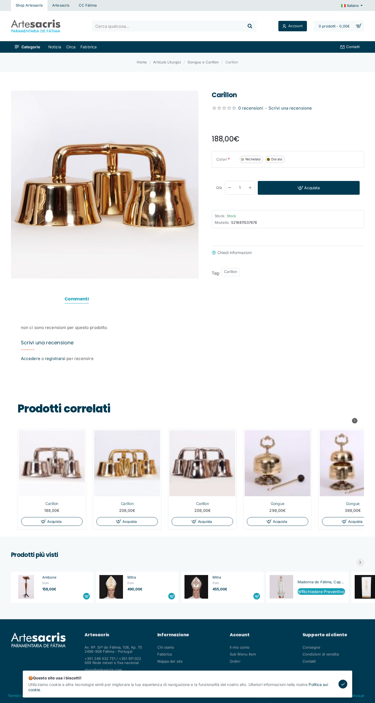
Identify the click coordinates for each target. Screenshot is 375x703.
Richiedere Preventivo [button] (323, 591)
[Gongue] (277, 463)
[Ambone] (26, 587)
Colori (221, 159)
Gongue (277, 503)
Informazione (173, 634)
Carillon (230, 271)
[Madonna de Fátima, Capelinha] (281, 587)
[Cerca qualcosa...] (250, 26)
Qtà (219, 187)
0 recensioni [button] (250, 107)
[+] (250, 187)
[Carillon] (52, 463)
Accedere (30, 358)
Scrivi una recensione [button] (290, 107)
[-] (229, 187)
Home (142, 62)
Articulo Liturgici (167, 62)
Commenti (77, 299)
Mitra (131, 577)
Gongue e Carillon (203, 62)
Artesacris (97, 634)
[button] (309, 188)
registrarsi (55, 358)
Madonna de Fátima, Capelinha (321, 582)
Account (240, 634)
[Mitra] (111, 587)
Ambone (49, 577)
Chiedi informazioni (234, 252)
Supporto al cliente (325, 634)
